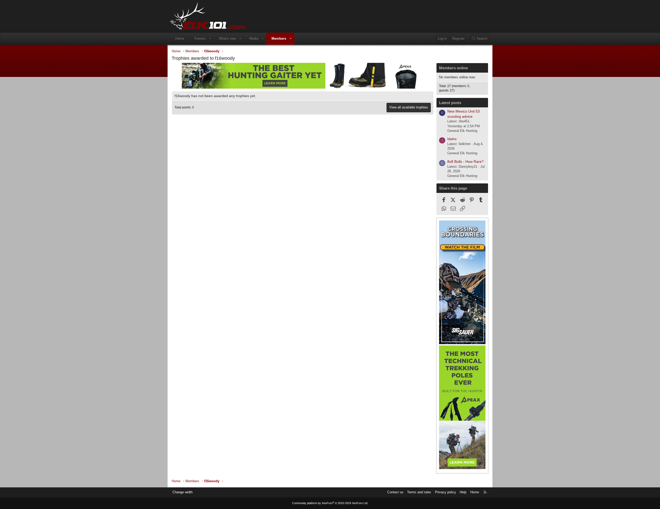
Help (463, 492)
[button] (210, 39)
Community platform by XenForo (330, 503)
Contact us (395, 492)
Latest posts (450, 102)
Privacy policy (445, 492)
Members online (453, 68)
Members (278, 38)
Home (179, 38)
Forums (200, 38)
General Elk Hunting (462, 131)
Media (253, 38)
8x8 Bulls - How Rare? (465, 161)
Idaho (452, 139)
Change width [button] (182, 492)
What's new (227, 38)
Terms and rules (419, 492)
